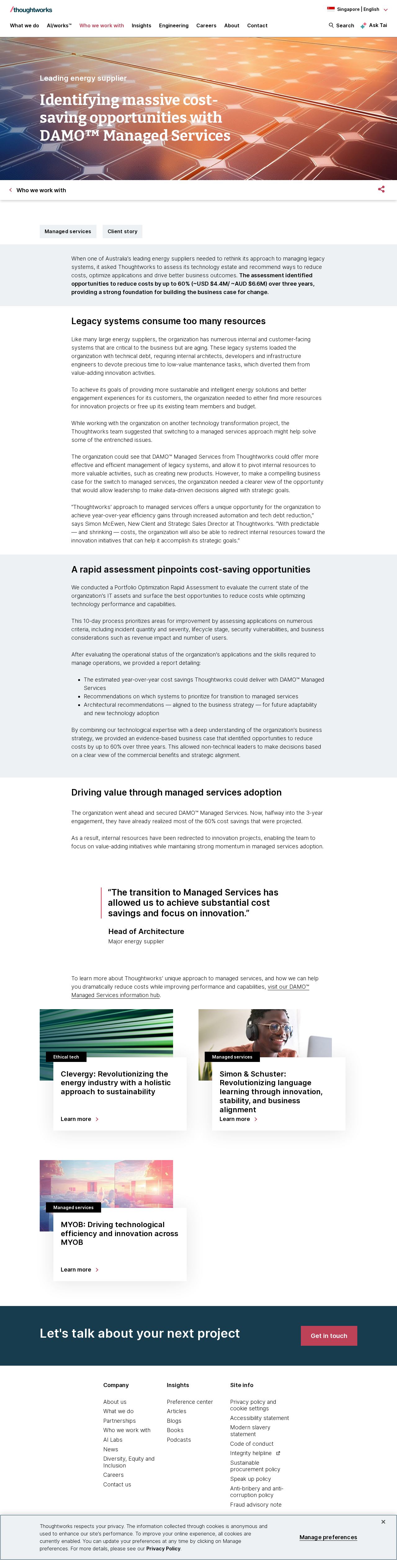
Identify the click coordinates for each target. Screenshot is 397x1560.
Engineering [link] (174, 25)
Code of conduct (252, 1443)
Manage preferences (328, 1537)
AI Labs (113, 1439)
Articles (176, 1411)
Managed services (68, 231)
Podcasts (179, 1439)
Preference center (190, 1402)
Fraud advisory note (256, 1504)
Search (345, 25)
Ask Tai (378, 25)
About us (115, 1402)
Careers (113, 1475)
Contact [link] (257, 25)
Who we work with (126, 1430)
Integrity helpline (251, 1453)
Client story (123, 231)
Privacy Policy (163, 1548)
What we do (118, 1411)
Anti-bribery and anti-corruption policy (256, 1492)
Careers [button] (206, 25)
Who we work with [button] (101, 25)
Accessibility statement (259, 1418)
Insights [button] (141, 25)
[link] (329, 1336)
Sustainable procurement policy (255, 1466)
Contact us (117, 1484)
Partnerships (119, 1420)
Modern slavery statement (250, 1430)
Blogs (174, 1420)
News (110, 1449)
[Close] (383, 1522)
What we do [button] (24, 25)
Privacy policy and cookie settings (253, 1405)
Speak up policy (250, 1479)
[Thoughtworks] (31, 7)
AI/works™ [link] (59, 25)
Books (175, 1430)
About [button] (231, 25)
